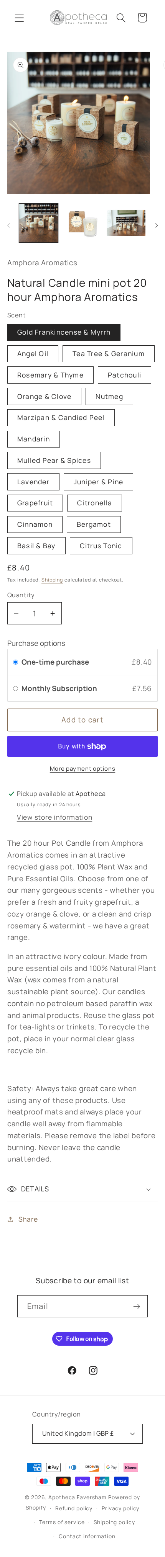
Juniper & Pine (99, 481)
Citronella (94, 502)
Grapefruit (35, 502)
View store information (54, 817)
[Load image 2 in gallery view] (82, 223)
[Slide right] (156, 225)
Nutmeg (109, 396)
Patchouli (124, 374)
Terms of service (61, 1522)
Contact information (87, 1536)
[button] (19, 17)
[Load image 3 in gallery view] (126, 223)
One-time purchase (55, 662)
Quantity (21, 595)
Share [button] (28, 1219)
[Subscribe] (136, 1306)
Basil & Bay (36, 545)
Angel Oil (32, 353)
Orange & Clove (44, 396)
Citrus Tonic (101, 545)
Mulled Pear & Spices (54, 460)
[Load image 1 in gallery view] (38, 223)
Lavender (33, 481)
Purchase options (36, 643)
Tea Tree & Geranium (109, 353)
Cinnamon (35, 524)
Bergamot (94, 524)
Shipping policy (114, 1522)
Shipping (52, 580)
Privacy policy (120, 1508)
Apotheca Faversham (77, 1497)
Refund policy (73, 1508)
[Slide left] (8, 225)
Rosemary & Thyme (50, 374)
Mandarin (33, 438)
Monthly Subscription (60, 688)
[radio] (15, 662)
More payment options (83, 769)
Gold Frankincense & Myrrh (64, 332)
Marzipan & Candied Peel (61, 417)
